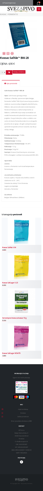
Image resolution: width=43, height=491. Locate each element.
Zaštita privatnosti (23, 416)
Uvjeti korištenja (23, 409)
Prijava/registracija (10, 3)
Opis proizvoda (11, 83)
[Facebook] (21, 461)
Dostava (23, 413)
